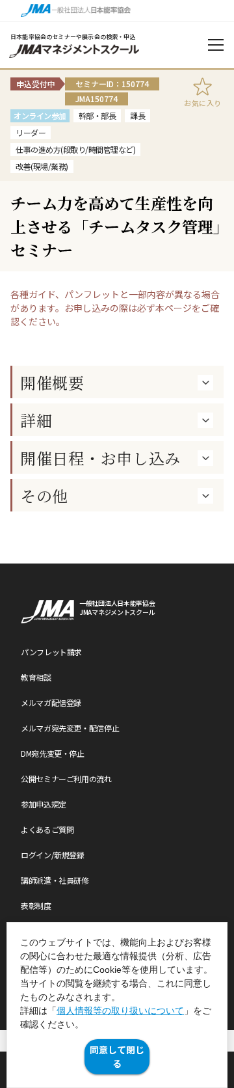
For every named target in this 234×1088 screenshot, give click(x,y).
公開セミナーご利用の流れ (66, 778)
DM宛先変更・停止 (52, 753)
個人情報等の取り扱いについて (120, 1010)
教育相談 (36, 677)
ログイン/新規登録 (52, 854)
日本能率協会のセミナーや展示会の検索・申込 (73, 37)
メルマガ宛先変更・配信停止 (70, 727)
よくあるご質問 (47, 829)
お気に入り (203, 103)
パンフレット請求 (51, 651)
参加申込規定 (43, 803)
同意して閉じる (117, 1056)
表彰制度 (36, 905)
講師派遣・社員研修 (55, 880)
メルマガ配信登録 (51, 702)
